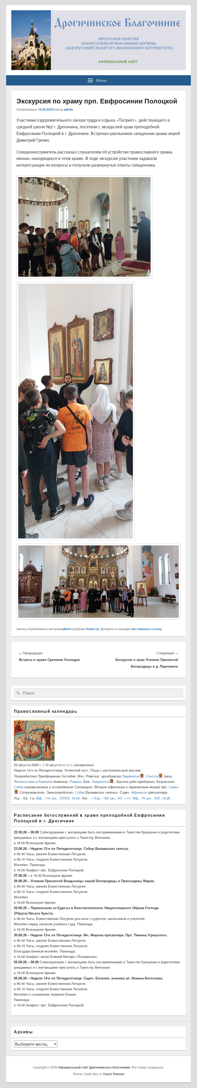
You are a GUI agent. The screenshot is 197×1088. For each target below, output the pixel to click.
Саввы (174, 786)
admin (68, 109)
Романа (75, 781)
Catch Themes (113, 1074)
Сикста (152, 776)
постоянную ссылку (146, 629)
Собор (18, 786)
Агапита (45, 781)
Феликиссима (24, 781)
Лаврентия (131, 776)
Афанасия (139, 792)
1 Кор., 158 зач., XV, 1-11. (112, 798)
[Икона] (34, 759)
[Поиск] (18, 693)
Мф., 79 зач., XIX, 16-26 (151, 798)
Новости (92, 629)
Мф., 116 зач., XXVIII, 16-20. (58, 798)
